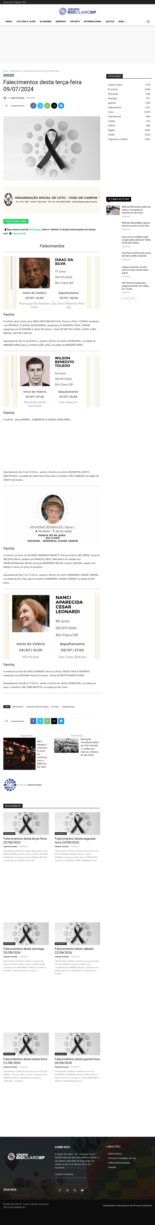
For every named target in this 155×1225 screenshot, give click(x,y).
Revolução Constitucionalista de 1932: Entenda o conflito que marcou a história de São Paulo (90, 747)
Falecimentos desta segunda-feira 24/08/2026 (75, 840)
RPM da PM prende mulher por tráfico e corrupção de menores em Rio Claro (136, 210)
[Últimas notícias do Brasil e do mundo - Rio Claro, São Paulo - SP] (26, 1156)
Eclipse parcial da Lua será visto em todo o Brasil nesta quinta (135, 270)
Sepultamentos (68, 707)
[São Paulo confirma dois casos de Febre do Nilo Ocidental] (113, 256)
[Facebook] (33, 106)
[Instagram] (67, 1190)
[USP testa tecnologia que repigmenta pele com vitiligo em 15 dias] (113, 286)
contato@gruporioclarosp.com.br (71, 1177)
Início (5, 71)
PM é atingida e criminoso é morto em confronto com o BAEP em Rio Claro (42, 754)
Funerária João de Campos (37, 707)
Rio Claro (55, 707)
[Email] (54, 106)
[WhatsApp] (47, 106)
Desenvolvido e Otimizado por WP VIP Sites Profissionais (127, 1205)
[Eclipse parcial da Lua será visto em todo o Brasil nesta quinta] (113, 270)
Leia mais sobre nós (75, 1167)
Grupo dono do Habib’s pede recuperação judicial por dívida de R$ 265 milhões (136, 240)
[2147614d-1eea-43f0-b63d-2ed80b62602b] (77, 44)
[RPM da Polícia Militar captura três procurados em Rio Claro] (113, 226)
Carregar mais (128, 298)
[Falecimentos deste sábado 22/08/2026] (77, 933)
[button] (148, 21)
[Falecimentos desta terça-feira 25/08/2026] (26, 823)
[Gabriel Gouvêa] (5, 97)
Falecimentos (15, 71)
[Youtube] (82, 1190)
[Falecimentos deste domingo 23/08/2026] (26, 933)
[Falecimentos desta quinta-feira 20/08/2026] (77, 1044)
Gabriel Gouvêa (18, 98)
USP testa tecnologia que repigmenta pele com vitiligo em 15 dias (135, 286)
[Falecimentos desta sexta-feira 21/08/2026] (26, 1044)
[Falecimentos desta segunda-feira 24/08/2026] (77, 823)
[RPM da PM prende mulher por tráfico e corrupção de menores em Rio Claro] (113, 210)
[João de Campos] (51, 199)
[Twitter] (40, 106)
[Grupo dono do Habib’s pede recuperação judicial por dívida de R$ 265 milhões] (113, 240)
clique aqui (18, 233)
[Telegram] (61, 106)
